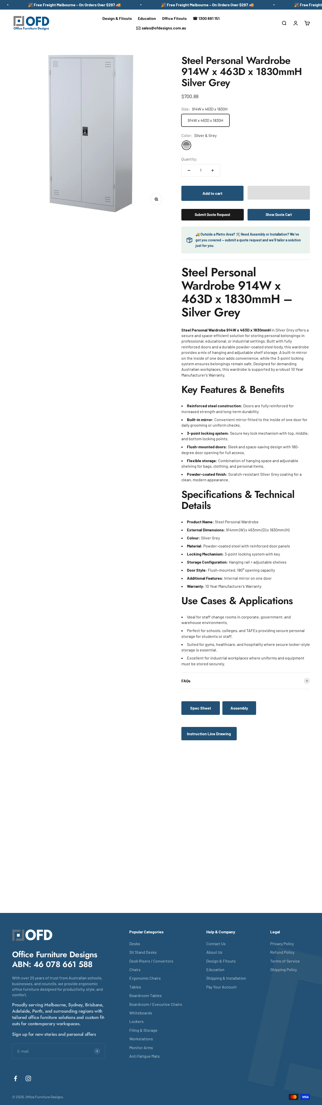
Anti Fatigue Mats (144, 1056)
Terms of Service (285, 961)
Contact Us (216, 943)
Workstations (141, 1038)
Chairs (135, 969)
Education (147, 18)
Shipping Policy (283, 969)
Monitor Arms (141, 1047)
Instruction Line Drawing (209, 733)
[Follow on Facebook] (15, 1078)
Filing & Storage (143, 1030)
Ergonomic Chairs (145, 978)
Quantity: (189, 159)
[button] (279, 193)
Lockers (136, 1021)
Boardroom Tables (145, 995)
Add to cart (212, 193)
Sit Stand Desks (143, 952)
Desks (134, 943)
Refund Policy (282, 952)
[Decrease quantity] (189, 170)
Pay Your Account (221, 986)
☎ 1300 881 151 (206, 18)
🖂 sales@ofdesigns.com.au (161, 27)
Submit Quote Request (212, 214)
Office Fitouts (174, 18)
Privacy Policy (282, 943)
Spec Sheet (200, 708)
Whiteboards (140, 1012)
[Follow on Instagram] (28, 1078)
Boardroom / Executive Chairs (155, 1004)
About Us (214, 952)
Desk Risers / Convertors (151, 961)
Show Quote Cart (279, 214)
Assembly (239, 708)
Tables (135, 986)
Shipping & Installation (226, 978)
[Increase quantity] (212, 170)
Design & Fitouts (117, 18)
